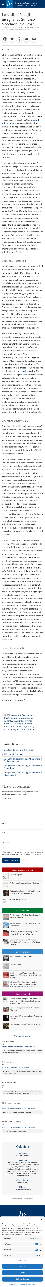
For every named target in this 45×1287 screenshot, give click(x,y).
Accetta (22, 1266)
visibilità (31, 729)
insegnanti (17, 720)
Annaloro (30, 715)
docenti (7, 720)
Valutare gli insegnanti (14, 754)
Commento (6, 798)
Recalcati (18, 723)
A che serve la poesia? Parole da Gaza (15, 1067)
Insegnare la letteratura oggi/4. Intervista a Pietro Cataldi (23, 773)
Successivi (28, 1199)
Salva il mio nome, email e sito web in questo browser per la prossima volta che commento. (22, 853)
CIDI (6, 718)
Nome (4, 823)
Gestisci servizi (22, 1260)
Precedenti (17, 1199)
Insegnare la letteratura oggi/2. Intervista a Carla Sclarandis (23, 759)
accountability (18, 715)
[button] (41, 1219)
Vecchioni (21, 729)
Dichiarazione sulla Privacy (26, 1284)
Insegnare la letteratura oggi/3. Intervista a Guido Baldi (23, 766)
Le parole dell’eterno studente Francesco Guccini (19, 1046)
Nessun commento (22, 29)
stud (24, 371)
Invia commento (11, 860)
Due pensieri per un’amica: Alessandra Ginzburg (19, 1088)
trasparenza (27, 726)
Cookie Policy (13, 1284)
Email (5, 833)
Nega (23, 1273)
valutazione (9, 729)
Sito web (5, 842)
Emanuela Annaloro (26, 27)
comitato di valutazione (20, 718)
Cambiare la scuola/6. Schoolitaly (19, 749)
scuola (17, 726)
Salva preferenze (22, 1279)
